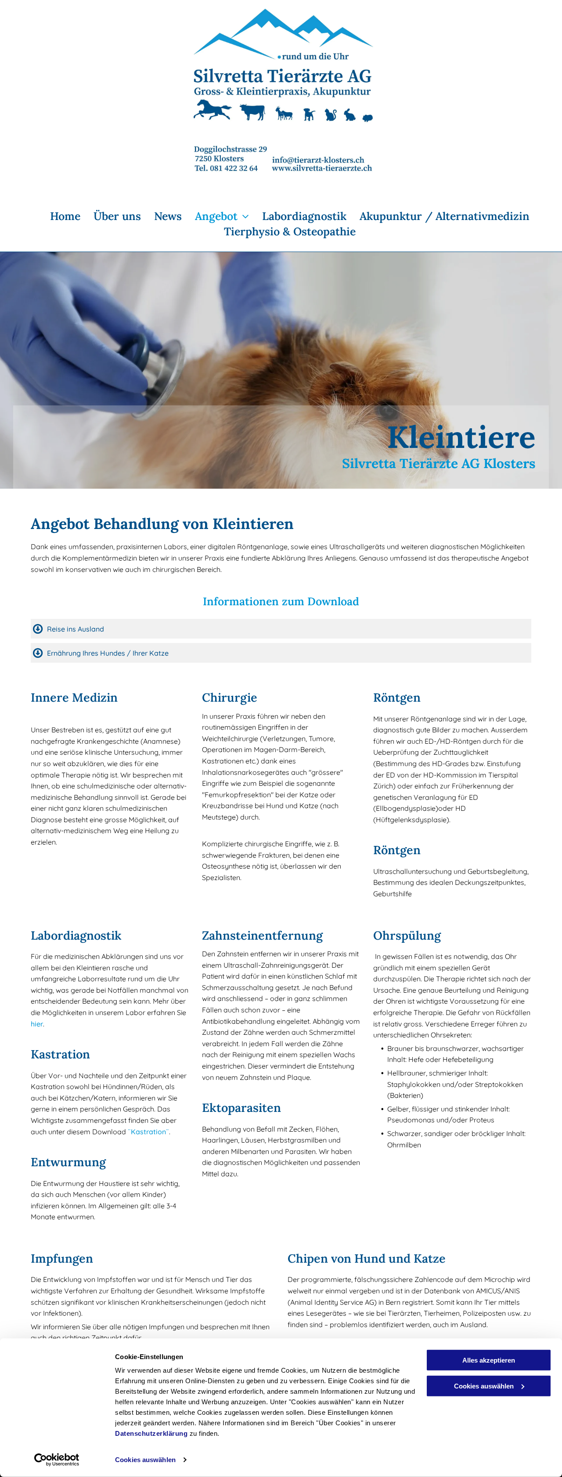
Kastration (148, 1131)
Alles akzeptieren (488, 1360)
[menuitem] (58, 216)
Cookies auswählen (145, 1459)
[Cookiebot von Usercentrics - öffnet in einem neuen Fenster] (56, 1459)
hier (37, 1023)
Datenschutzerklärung (151, 1433)
